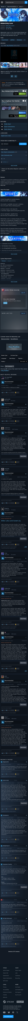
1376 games (7, 634)
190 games (7, 400)
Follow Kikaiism (9, 299)
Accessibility (6, 989)
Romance (19, 40)
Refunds (5, 997)
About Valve (18, 970)
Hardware (17, 975)
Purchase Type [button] (14, 355)
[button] (3, 6)
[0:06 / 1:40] (14, 54)
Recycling (17, 978)
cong (6, 553)
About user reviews (5, 338)
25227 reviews (15, 429)
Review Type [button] (4, 355)
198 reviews (13, 634)
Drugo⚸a (7, 508)
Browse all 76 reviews (14, 951)
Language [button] (3, 358)
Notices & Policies (7, 992)
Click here (20, 84)
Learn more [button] (23, 144)
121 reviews (13, 554)
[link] (13, 116)
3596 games (7, 589)
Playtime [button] (20, 358)
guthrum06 (7, 399)
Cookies (5, 994)
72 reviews (13, 509)
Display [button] (3, 361)
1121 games (7, 509)
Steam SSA (5, 973)
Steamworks (6, 975)
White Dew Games (10, 25)
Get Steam (17, 987)
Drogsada (7, 468)
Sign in (2, 71)
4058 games (7, 718)
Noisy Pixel (3, 185)
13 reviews (7, 677)
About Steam (6, 970)
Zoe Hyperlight (8, 377)
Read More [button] (23, 456)
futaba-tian (7, 588)
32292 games (7, 429)
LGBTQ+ (12, 40)
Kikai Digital (8, 27)
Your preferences (14, 338)
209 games (7, 554)
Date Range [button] (12, 358)
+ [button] (24, 40)
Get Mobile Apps (8, 1016)
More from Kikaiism (12, 290)
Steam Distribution (7, 978)
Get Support (18, 992)
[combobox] (15, 2)
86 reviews (7, 378)
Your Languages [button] (8, 366)
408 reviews (14, 718)
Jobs (16, 973)
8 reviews (6, 470)
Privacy (4, 987)
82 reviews (13, 400)
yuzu (6, 676)
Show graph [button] (22, 361)
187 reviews (14, 589)
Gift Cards (5, 980)
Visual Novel (5, 40)
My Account (18, 994)
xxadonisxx (7, 427)
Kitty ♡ (6, 717)
